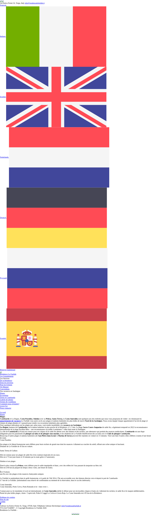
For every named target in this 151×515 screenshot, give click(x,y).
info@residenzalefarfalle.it (34, 3)
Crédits (2, 502)
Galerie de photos (6, 400)
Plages (2, 393)
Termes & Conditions (8, 402)
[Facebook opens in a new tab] (0, 504)
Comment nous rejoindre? (9, 404)
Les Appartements (6, 376)
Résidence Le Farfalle (8, 374)
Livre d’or (4, 406)
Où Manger (4, 387)
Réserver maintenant (7, 370)
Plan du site (4, 499)
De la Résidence (6, 381)
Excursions (4, 395)
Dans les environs (6, 383)
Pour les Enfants (6, 385)
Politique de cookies (7, 497)
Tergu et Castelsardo (7, 398)
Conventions (4, 389)
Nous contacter (5, 408)
